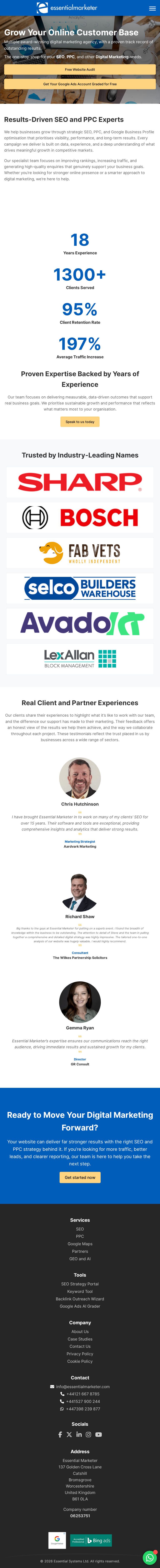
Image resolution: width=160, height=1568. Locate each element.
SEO (80, 1229)
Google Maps (80, 1243)
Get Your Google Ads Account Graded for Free (80, 84)
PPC (80, 1236)
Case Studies (80, 1339)
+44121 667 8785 (83, 1393)
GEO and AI (80, 1258)
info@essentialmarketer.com (83, 1386)
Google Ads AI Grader (80, 1306)
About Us (80, 1331)
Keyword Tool (80, 1291)
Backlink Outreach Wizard (80, 1298)
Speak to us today (80, 422)
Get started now (80, 1177)
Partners (80, 1251)
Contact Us (80, 1346)
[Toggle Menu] (152, 9)
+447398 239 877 (83, 1408)
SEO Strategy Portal (80, 1283)
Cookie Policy (80, 1361)
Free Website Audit (80, 69)
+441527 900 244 (83, 1401)
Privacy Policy (80, 1353)
